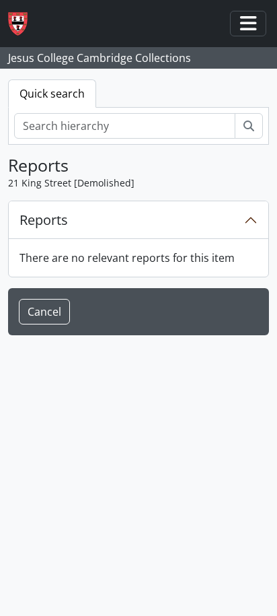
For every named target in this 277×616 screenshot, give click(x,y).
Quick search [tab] (52, 93)
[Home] (23, 24)
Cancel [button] (44, 311)
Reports (43, 220)
